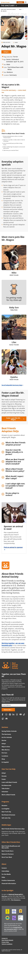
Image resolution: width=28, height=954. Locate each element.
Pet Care (4, 753)
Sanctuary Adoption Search (8, 9)
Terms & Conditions (7, 944)
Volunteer (5, 791)
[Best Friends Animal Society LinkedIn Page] (13, 715)
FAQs (3, 877)
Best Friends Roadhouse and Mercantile (11, 847)
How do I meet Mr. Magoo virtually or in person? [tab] (14, 452)
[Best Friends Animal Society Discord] (6, 719)
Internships (5, 871)
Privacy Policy (5, 942)
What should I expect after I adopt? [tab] (14, 477)
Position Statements (8, 880)
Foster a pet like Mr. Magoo (13, 419)
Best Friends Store (7, 851)
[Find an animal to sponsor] (14, 527)
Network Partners (8, 854)
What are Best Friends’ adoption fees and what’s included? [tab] (15, 461)
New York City (6, 812)
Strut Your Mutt (7, 857)
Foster (4, 779)
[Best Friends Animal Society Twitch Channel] (3, 719)
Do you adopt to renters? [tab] (12, 494)
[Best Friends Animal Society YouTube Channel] (21, 715)
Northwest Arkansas (8, 815)
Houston (4, 805)
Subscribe (7, 710)
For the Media (6, 874)
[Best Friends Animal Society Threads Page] (17, 715)
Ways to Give (6, 746)
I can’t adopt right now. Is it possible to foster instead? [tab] (15, 486)
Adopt (6, 52)
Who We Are (6, 750)
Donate (20, 2)
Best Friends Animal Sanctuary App (13, 829)
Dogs (20, 9)
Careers (4, 868)
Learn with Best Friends (9, 782)
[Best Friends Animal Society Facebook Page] (3, 715)
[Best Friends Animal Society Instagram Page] (6, 715)
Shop (3, 759)
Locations (5, 756)
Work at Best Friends (8, 795)
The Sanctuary (6, 734)
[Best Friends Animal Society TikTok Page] (24, 715)
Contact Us (5, 938)
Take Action (5, 788)
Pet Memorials (6, 785)
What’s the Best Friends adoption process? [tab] (15, 444)
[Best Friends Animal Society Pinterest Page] (10, 715)
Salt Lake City (6, 818)
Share (16, 42)
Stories (4, 740)
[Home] (6, 2)
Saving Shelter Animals (9, 731)
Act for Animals (7, 737)
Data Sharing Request (7, 940)
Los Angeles (5, 809)
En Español (5, 762)
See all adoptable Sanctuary (12, 385)
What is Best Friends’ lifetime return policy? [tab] (15, 470)
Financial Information (9, 883)
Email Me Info (6, 42)
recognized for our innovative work (13, 928)
